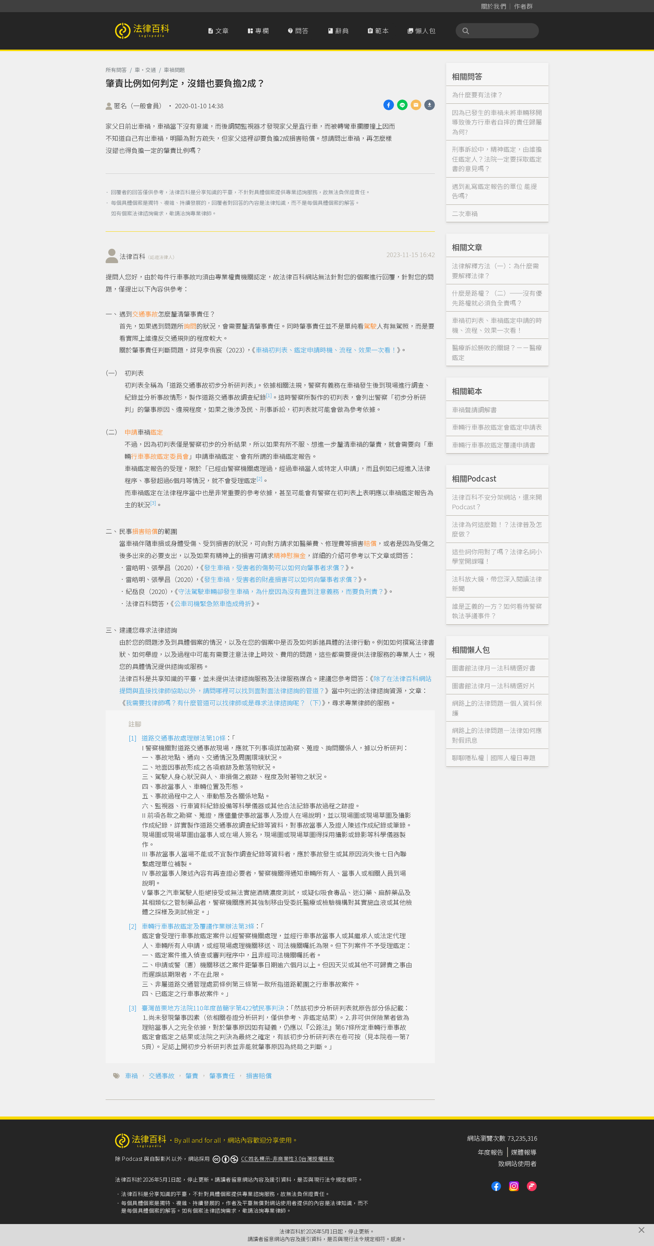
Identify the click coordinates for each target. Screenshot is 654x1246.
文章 (218, 30)
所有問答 (116, 69)
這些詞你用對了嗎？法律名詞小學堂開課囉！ (497, 556)
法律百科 (148, 256)
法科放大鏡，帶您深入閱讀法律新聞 (497, 583)
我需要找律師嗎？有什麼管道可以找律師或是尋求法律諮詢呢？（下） (224, 702)
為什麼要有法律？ (477, 94)
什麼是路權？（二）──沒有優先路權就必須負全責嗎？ (497, 297)
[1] (269, 395)
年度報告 (490, 1152)
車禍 (131, 1075)
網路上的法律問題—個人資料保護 (497, 707)
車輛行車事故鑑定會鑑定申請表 (497, 427)
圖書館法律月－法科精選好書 (494, 667)
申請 (131, 432)
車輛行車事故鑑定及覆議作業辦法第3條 (198, 926)
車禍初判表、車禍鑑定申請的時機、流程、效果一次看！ (497, 325)
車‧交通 (145, 69)
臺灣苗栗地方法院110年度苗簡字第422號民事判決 (213, 1007)
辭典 (338, 30)
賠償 (370, 543)
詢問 (190, 326)
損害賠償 (145, 531)
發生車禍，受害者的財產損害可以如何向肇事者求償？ (281, 579)
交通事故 (145, 313)
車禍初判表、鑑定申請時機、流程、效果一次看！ (326, 349)
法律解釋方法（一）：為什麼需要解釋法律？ (495, 270)
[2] (259, 478)
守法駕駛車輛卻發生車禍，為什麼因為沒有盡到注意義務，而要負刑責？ (281, 591)
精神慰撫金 (290, 555)
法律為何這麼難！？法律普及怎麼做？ (497, 529)
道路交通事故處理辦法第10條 (184, 737)
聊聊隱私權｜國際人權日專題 (494, 757)
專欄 (258, 30)
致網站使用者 (517, 1163)
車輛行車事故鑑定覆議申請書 (494, 444)
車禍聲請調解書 (474, 409)
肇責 (191, 1075)
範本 (378, 30)
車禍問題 (174, 69)
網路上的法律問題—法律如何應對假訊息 (497, 735)
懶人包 (421, 30)
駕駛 (370, 326)
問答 (298, 30)
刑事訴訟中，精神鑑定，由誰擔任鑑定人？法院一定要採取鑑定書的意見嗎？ (497, 158)
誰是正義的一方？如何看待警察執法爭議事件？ (497, 611)
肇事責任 (222, 1075)
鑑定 (156, 432)
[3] (153, 502)
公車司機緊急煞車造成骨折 (212, 603)
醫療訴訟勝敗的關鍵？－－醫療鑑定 (497, 352)
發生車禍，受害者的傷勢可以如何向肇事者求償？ (275, 567)
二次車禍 (465, 213)
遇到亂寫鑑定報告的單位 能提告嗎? (494, 191)
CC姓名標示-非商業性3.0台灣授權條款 (288, 1158)
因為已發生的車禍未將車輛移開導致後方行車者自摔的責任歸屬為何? (497, 122)
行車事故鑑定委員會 (160, 456)
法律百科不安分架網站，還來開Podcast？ (497, 501)
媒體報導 (524, 1152)
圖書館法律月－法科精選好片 (494, 685)
